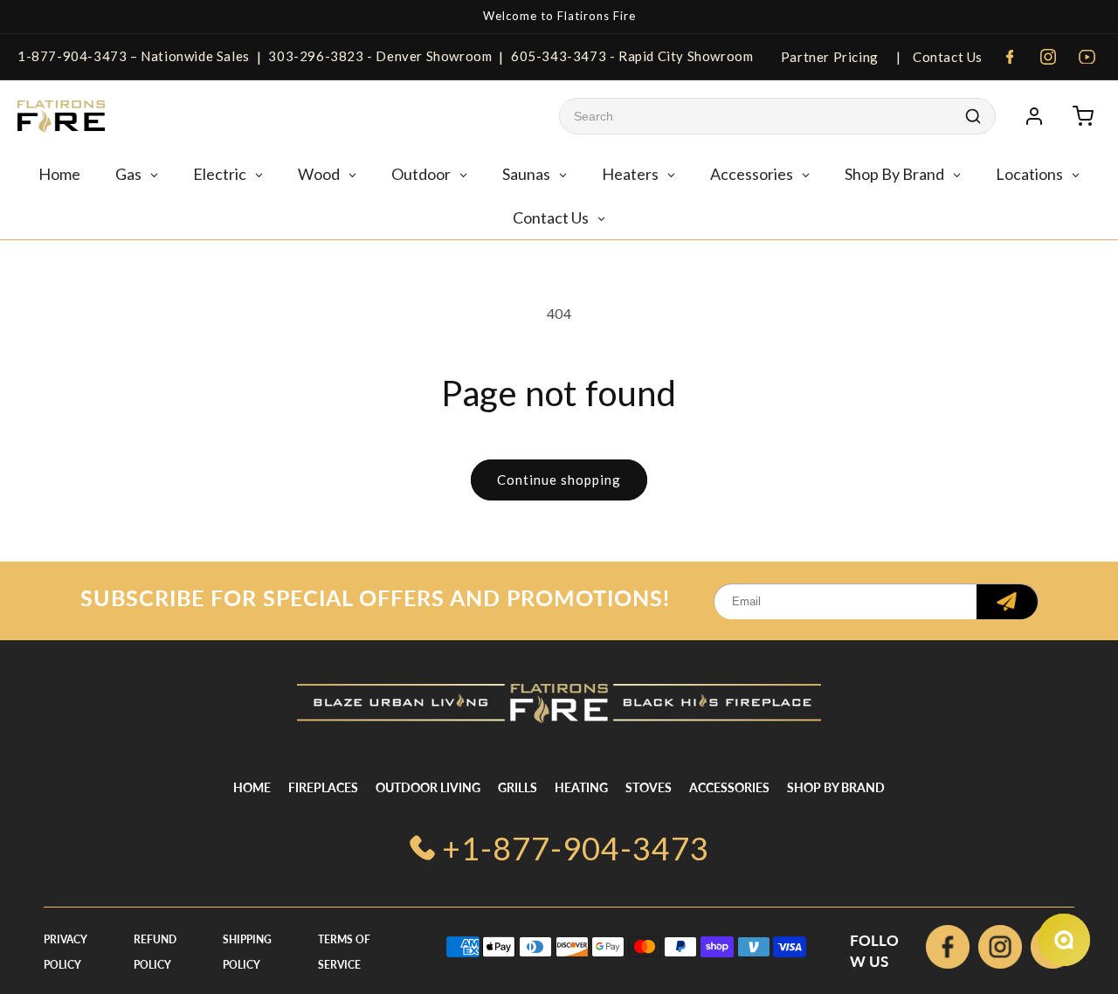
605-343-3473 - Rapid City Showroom (632, 56)
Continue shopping (559, 479)
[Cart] (1083, 116)
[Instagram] (1048, 57)
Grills (517, 787)
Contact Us (946, 57)
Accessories (729, 787)
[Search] (973, 116)
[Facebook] (1010, 57)
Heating (581, 787)
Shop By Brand (836, 787)
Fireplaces (323, 787)
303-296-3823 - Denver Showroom (380, 56)
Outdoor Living (428, 787)
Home (252, 787)
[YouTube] (1087, 57)
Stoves (648, 787)
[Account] (1034, 116)
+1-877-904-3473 (575, 848)
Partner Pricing (830, 57)
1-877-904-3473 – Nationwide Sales (133, 56)
